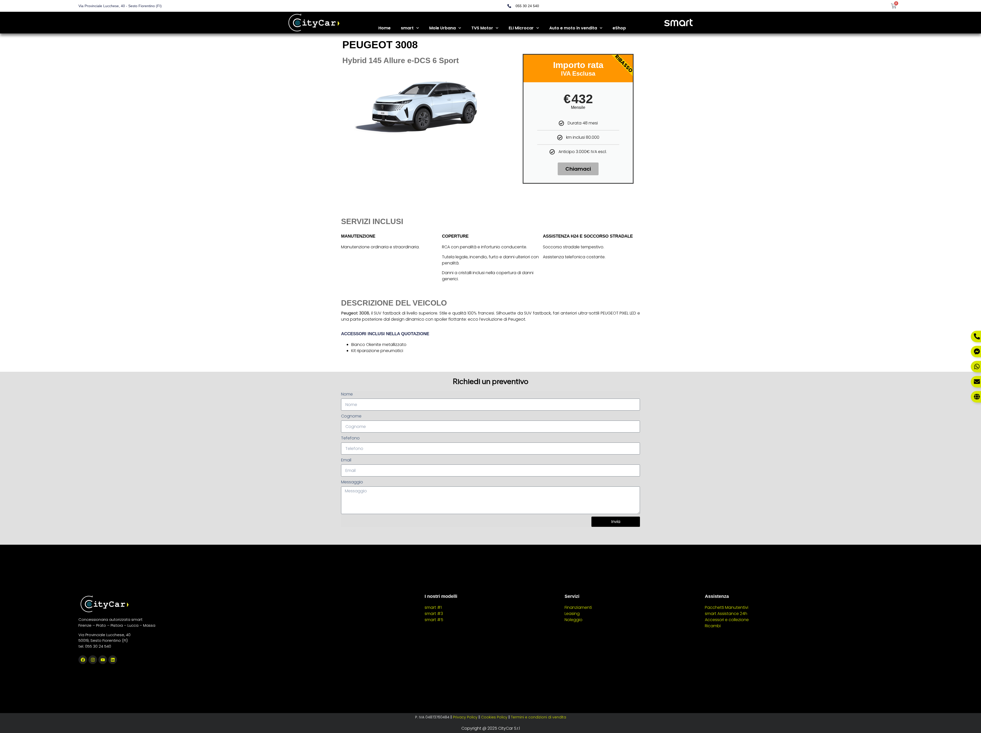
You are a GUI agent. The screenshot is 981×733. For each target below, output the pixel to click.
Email (346, 460)
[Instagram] (92, 659)
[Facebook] (82, 659)
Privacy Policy (465, 717)
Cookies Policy (494, 717)
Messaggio (352, 482)
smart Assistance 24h (726, 613)
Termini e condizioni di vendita (538, 717)
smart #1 (433, 607)
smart (407, 28)
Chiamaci (578, 168)
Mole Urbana (442, 28)
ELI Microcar (521, 28)
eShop (619, 28)
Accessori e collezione (727, 620)
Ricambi (713, 626)
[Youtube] (102, 659)
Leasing (572, 613)
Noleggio (573, 620)
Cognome (351, 416)
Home (384, 28)
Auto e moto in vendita (573, 28)
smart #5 (434, 620)
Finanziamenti (578, 607)
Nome (347, 394)
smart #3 (434, 613)
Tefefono (350, 438)
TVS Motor (482, 28)
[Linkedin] (112, 659)
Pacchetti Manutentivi (726, 607)
